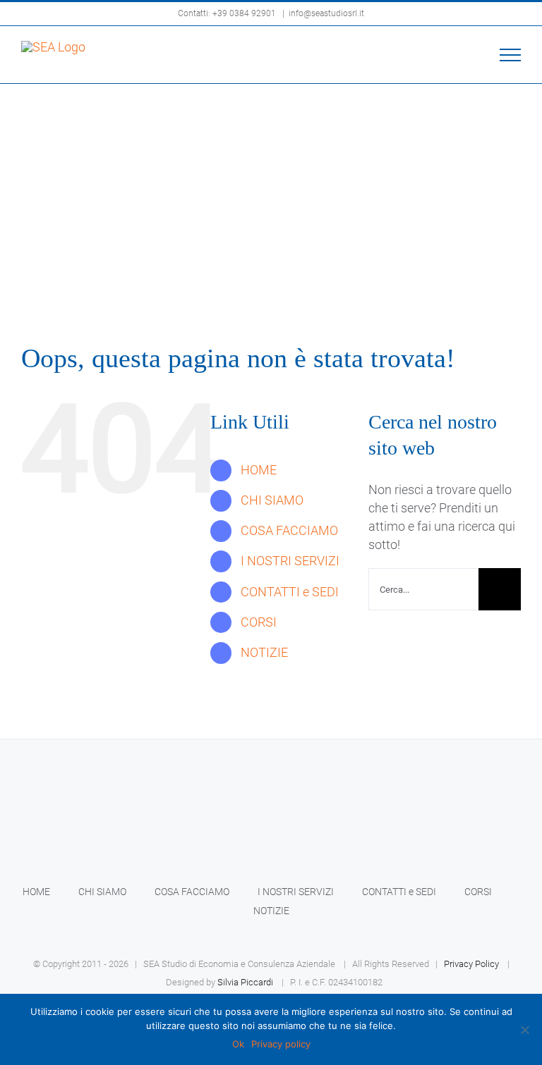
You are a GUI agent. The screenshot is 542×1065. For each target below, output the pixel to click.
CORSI (259, 622)
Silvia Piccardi (245, 982)
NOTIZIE (264, 652)
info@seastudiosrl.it (326, 13)
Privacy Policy (471, 964)
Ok (238, 1043)
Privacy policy (281, 1043)
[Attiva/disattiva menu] (510, 55)
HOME (259, 469)
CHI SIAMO (272, 500)
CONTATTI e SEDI (290, 591)
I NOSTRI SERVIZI (290, 560)
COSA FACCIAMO (289, 530)
